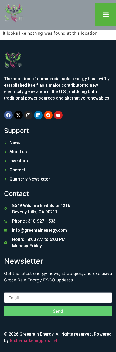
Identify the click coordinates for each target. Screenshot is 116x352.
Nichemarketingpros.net (33, 340)
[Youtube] (58, 115)
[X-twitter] (18, 115)
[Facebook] (8, 115)
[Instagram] (28, 115)
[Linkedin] (38, 115)
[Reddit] (48, 115)
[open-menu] (105, 14)
